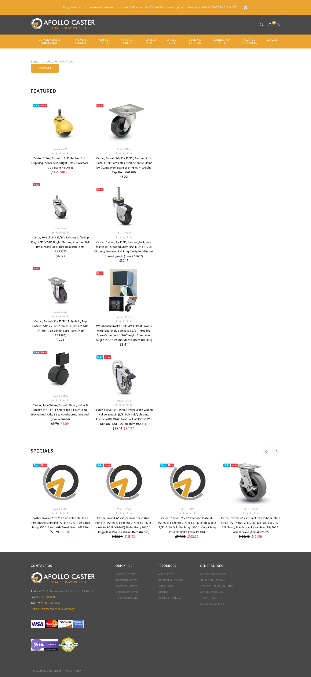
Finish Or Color (128, 41)
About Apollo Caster (213, 574)
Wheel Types (171, 41)
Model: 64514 (124, 401)
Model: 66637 (124, 233)
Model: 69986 (60, 312)
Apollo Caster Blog (212, 603)
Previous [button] (266, 451)
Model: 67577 (60, 229)
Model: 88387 (124, 317)
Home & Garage (81, 41)
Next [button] (276, 451)
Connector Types (221, 41)
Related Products (249, 41)
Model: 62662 (251, 509)
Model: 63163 (124, 509)
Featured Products (169, 597)
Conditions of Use (211, 592)
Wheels (272, 39)
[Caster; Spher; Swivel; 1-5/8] (60, 123)
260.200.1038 (43, 597)
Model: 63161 (187, 509)
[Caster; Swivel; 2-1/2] (123, 123)
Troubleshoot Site (127, 597)
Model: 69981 (124, 149)
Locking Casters (195, 41)
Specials (163, 592)
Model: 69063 (60, 149)
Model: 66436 (60, 396)
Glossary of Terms (126, 592)
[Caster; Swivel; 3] (123, 374)
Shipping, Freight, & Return (217, 586)
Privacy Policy (208, 597)
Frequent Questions (170, 580)
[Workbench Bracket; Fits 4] (123, 290)
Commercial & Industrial (50, 41)
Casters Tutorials (125, 574)
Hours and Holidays (212, 580)
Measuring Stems (126, 580)
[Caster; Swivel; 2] (60, 202)
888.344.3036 (45, 603)
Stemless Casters (126, 586)
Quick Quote (166, 586)
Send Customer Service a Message (53, 609)
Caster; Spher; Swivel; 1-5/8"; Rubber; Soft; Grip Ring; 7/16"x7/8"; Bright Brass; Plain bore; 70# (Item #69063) (60, 163)
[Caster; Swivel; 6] (60, 482)
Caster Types (104, 41)
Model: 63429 (60, 509)
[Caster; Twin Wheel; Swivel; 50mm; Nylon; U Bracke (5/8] (60, 370)
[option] (60, 267)
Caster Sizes (151, 41)
